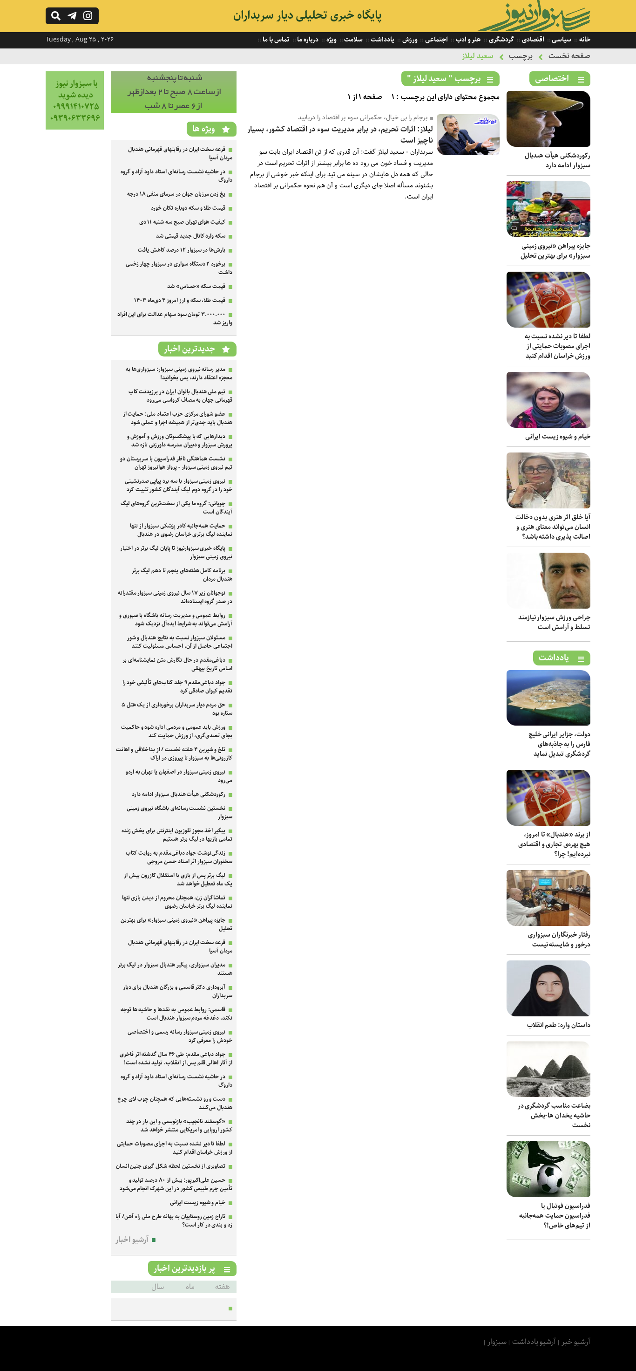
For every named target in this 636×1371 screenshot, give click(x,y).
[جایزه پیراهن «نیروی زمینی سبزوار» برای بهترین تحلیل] (548, 235)
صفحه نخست (569, 56)
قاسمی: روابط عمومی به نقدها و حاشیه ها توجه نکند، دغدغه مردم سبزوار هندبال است (176, 1014)
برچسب (521, 56)
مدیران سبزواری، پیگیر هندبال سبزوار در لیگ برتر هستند (175, 969)
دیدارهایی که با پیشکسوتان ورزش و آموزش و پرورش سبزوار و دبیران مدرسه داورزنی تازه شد (179, 441)
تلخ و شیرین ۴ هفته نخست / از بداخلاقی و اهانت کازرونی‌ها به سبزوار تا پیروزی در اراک (174, 754)
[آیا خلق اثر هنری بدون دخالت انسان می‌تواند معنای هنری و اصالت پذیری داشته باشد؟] (548, 506)
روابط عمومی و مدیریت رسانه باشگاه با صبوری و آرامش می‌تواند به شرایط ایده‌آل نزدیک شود (175, 619)
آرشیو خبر (576, 1342)
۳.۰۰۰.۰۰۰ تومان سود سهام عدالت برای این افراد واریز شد (174, 318)
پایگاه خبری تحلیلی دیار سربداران (307, 15)
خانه (584, 39)
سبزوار (497, 1342)
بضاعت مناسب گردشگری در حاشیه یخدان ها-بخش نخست (554, 1115)
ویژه (331, 39)
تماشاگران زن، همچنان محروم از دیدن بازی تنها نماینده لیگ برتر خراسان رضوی (177, 902)
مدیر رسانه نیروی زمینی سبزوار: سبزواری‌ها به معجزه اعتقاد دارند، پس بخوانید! (179, 373)
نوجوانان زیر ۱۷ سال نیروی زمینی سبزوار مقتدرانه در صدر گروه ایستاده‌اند (175, 597)
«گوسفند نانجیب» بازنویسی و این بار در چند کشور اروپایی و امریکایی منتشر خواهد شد (179, 1126)
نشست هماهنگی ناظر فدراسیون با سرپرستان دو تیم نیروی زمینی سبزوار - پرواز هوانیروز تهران (176, 463)
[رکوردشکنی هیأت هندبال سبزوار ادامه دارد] (548, 144)
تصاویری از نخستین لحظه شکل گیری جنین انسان (171, 1166)
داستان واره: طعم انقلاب (558, 1025)
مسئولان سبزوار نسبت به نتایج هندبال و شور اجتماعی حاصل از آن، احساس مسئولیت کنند (179, 642)
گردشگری (500, 39)
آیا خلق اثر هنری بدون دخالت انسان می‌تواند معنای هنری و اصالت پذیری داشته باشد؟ (552, 527)
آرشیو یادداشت (534, 1342)
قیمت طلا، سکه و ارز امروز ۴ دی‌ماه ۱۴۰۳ (179, 300)
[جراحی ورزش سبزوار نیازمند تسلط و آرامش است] (548, 606)
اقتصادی (532, 39)
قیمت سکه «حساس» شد (196, 286)
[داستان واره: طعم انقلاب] (548, 1014)
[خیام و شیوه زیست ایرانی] (548, 425)
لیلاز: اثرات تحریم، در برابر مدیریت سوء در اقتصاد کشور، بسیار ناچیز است (340, 135)
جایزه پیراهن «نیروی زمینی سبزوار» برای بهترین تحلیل (555, 250)
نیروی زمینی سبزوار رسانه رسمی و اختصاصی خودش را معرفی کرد (180, 1036)
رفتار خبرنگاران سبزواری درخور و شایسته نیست (559, 939)
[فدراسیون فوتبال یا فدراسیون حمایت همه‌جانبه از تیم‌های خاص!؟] (548, 1195)
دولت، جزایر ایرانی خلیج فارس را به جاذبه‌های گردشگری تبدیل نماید (559, 744)
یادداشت (381, 39)
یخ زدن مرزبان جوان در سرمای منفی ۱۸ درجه (176, 194)
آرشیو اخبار (132, 1240)
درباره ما (307, 39)
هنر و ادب (467, 39)
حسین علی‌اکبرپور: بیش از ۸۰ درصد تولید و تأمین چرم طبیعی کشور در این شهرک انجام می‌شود (176, 1184)
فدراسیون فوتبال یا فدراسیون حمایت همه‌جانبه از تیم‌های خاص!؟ (554, 1215)
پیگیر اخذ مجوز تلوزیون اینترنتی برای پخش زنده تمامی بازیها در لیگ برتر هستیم (177, 835)
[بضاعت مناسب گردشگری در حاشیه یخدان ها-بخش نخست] (548, 1095)
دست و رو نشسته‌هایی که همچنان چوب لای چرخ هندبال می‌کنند (174, 1103)
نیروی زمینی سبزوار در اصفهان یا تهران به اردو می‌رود (179, 776)
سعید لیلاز (478, 56)
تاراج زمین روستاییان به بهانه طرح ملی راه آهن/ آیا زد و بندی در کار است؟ (173, 1221)
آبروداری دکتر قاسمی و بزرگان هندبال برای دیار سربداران (177, 991)
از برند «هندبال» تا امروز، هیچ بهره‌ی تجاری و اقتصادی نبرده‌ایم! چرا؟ (554, 844)
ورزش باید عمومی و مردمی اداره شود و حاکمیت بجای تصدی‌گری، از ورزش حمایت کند (176, 731)
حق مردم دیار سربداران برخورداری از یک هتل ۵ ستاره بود (177, 709)
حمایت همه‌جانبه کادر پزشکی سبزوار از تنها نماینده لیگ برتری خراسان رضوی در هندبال (181, 530)
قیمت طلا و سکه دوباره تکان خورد (188, 208)
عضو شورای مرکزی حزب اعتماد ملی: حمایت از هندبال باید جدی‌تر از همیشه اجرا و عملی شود (177, 418)
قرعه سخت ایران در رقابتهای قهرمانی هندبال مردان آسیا (180, 153)
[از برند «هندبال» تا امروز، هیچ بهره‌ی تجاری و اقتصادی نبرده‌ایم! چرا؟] (548, 823)
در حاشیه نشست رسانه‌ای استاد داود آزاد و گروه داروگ (176, 176)
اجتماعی (436, 39)
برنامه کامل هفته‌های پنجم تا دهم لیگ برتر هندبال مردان (182, 575)
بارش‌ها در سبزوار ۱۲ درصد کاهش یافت (181, 250)
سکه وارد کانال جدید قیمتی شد (190, 236)
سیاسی (561, 39)
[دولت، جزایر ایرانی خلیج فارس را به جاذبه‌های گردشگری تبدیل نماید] (548, 723)
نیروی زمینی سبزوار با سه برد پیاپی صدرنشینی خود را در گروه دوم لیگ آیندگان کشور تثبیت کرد (178, 485)
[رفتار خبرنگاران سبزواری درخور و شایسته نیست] (548, 924)
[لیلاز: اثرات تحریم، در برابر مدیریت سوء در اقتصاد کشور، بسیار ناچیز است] (468, 153)
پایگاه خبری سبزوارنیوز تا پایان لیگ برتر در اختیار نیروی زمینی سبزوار (176, 552)
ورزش (409, 39)
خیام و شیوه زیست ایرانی (557, 436)
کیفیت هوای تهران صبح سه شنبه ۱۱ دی (182, 222)
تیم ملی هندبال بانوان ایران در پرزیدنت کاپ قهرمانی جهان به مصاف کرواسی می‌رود (180, 396)
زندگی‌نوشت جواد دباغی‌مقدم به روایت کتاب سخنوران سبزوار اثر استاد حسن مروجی (179, 857)
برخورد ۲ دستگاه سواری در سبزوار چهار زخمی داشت (179, 268)
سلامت (353, 39)
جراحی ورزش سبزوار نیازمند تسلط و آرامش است (554, 622)
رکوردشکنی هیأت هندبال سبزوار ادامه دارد (557, 160)
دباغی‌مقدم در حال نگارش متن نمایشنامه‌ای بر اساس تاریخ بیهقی (177, 664)
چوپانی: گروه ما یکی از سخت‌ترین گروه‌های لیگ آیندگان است (176, 508)
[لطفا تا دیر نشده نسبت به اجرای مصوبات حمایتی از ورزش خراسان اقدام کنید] (548, 325)
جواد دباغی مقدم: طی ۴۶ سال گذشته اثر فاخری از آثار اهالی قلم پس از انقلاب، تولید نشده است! (176, 1058)
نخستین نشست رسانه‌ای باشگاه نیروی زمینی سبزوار (179, 812)
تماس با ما (275, 39)
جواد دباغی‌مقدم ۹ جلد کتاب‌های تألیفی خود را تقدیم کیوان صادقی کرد (177, 687)
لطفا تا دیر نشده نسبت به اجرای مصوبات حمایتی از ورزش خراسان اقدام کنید (557, 346)
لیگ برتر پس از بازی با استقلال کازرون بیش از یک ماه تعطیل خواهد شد (178, 880)
